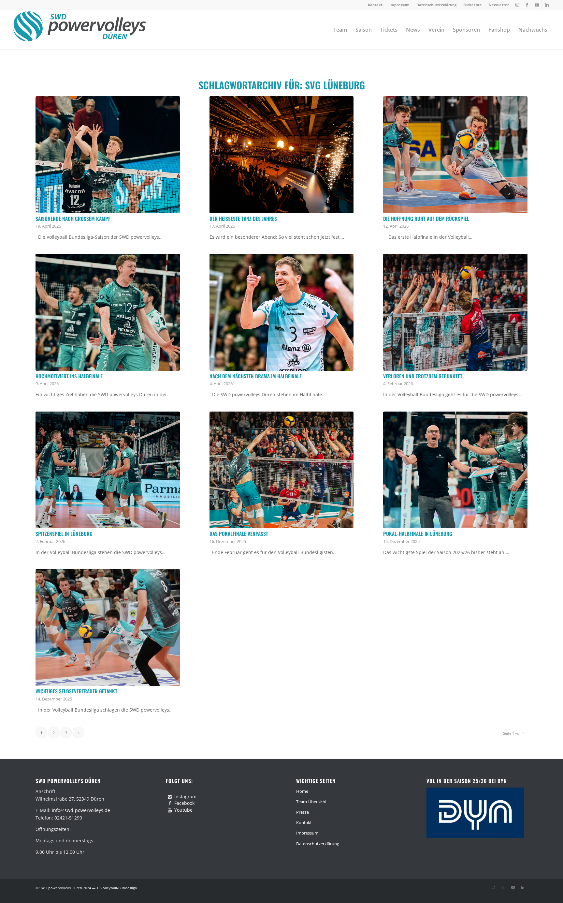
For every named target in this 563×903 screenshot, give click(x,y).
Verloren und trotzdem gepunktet (422, 376)
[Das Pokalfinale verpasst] (281, 470)
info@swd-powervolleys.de (81, 810)
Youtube (183, 810)
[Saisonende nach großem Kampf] (108, 154)
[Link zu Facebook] (527, 5)
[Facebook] (169, 803)
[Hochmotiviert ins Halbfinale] (108, 312)
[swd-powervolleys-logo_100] (79, 29)
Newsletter (499, 4)
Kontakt (375, 4)
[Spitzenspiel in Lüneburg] (108, 470)
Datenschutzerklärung (436, 4)
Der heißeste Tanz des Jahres (243, 218)
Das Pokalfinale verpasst (238, 533)
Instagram (185, 796)
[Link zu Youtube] (536, 5)
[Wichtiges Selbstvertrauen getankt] (108, 627)
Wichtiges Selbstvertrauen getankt (76, 691)
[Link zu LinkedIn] (547, 5)
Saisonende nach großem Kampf (73, 218)
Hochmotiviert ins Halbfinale (69, 376)
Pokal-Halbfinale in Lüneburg (417, 533)
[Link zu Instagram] (517, 5)
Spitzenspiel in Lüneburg (64, 533)
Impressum (399, 4)
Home (302, 791)
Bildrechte (472, 4)
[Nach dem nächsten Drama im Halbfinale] (281, 312)
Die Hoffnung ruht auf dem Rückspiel (426, 218)
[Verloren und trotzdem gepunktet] (455, 312)
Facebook (184, 803)
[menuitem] (375, 5)
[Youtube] (169, 810)
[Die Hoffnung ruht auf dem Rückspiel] (455, 154)
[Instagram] (169, 796)
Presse (302, 812)
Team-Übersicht (311, 802)
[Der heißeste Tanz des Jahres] (281, 154)
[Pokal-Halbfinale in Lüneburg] (455, 470)
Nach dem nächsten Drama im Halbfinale (255, 376)
